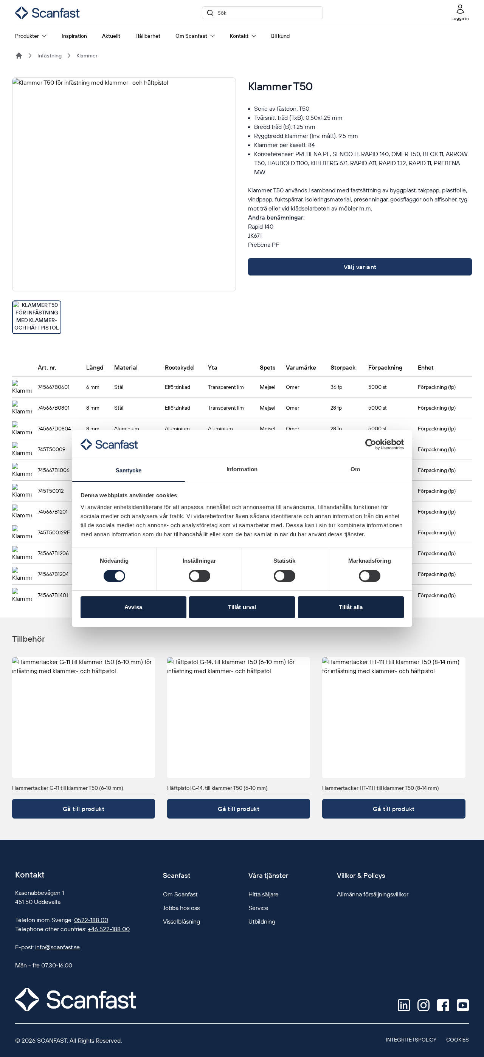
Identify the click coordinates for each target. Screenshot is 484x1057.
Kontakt (239, 36)
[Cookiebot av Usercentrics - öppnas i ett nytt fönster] (371, 444)
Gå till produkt (83, 809)
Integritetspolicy (411, 1039)
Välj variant (360, 267)
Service (258, 908)
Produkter (27, 36)
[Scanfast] (19, 55)
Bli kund (280, 36)
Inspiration (74, 36)
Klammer (87, 55)
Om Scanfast (191, 36)
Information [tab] (242, 469)
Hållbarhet (147, 36)
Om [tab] (355, 469)
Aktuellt (111, 36)
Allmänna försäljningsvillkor (372, 894)
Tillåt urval (242, 607)
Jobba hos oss (181, 908)
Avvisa (133, 607)
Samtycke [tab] (129, 470)
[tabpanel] (124, 184)
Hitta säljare (263, 894)
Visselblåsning (181, 921)
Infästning (49, 55)
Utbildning (261, 921)
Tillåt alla (351, 607)
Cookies (457, 1039)
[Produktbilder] (124, 205)
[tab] (36, 317)
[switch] (199, 576)
